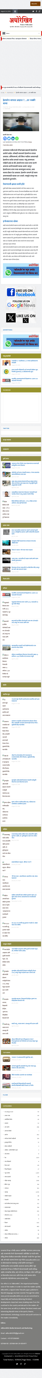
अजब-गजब (7, 1115)
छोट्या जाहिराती (8, 1146)
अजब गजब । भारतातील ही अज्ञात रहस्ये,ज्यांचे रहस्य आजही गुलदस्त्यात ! (25, 559)
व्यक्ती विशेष (7, 1219)
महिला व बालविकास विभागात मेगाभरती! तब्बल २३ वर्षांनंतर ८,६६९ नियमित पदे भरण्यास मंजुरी (25, 655)
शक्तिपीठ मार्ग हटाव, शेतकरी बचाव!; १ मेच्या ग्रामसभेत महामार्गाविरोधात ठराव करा (25, 473)
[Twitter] (9, 138)
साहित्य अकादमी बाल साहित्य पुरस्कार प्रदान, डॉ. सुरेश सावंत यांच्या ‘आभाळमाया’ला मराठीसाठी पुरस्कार (24, 897)
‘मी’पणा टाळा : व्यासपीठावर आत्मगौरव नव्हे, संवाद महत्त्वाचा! (25, 877)
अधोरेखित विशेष (8, 1119)
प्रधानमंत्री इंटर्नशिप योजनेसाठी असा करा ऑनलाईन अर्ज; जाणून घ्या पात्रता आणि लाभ (25, 621)
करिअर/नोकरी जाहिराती (10, 1138)
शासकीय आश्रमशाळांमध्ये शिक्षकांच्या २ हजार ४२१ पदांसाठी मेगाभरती (25, 380)
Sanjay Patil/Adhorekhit (15, 107)
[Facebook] (5, 138)
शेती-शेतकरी (7, 1226)
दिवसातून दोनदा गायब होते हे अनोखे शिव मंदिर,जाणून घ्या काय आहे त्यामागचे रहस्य (25, 568)
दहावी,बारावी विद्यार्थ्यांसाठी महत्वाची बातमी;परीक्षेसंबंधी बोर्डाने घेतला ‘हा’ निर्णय (22, 1084)
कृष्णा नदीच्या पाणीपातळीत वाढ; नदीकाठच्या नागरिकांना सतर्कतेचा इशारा (23, 803)
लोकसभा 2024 (8, 1215)
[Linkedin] (13, 138)
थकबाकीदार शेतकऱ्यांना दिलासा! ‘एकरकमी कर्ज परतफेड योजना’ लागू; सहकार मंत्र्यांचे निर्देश (24, 493)
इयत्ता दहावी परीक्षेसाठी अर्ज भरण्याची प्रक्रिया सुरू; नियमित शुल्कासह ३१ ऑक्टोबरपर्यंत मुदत (25, 371)
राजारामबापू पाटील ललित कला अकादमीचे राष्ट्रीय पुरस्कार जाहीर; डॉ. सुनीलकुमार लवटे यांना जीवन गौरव (24, 836)
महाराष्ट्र (6, 1192)
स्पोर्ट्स (6, 1238)
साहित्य (6, 1230)
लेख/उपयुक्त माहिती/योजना (11, 1211)
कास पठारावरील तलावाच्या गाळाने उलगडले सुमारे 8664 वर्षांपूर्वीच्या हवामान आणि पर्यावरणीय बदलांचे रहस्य (25, 532)
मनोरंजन (7, 1188)
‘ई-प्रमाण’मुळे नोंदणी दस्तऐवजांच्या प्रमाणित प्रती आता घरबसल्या (25, 700)
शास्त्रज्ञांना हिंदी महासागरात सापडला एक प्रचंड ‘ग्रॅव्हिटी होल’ (24, 542)
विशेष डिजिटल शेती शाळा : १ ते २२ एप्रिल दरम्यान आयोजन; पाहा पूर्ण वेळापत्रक (24, 502)
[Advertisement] (21, 63)
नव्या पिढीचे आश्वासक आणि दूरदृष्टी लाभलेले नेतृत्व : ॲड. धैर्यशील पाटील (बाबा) (25, 950)
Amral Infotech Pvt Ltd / (22, 1356)
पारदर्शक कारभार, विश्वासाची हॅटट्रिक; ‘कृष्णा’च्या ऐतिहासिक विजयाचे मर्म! (24, 1000)
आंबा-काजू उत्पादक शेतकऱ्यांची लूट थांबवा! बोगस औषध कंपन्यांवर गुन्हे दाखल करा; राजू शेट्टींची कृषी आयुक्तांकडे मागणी (24, 483)
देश (5, 1157)
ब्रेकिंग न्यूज (7, 1184)
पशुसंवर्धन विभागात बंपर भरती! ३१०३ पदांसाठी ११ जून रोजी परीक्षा (25, 603)
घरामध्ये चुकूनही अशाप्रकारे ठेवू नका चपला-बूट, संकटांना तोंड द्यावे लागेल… (24, 1067)
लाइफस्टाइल (7, 109)
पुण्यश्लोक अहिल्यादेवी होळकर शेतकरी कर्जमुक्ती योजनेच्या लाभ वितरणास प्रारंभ (24, 781)
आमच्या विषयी (8, 1131)
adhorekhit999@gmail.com (15, 1333)
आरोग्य (6, 1135)
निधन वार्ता (7, 1165)
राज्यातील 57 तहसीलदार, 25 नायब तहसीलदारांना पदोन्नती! (25, 362)
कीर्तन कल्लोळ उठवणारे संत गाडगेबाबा (22, 1075)
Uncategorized (9, 1112)
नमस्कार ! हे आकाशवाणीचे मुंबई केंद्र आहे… (23, 1057)
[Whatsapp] (17, 138)
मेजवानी (6, 1200)
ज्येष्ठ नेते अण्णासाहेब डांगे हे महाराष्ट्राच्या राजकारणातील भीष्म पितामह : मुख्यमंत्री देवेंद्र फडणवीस (23, 757)
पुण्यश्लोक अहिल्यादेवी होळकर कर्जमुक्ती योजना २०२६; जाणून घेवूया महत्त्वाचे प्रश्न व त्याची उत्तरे (24, 971)
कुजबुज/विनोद (8, 1142)
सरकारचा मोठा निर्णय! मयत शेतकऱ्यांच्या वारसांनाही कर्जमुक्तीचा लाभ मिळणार (25, 464)
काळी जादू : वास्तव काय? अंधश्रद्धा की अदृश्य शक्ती (25, 1023)
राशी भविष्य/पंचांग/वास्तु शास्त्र (12, 1203)
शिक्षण (6, 1223)
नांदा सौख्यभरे (8, 1161)
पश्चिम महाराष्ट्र (8, 1180)
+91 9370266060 (13, 1338)
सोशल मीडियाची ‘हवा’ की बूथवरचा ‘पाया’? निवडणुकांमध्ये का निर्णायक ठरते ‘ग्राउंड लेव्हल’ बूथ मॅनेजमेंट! (25, 1041)
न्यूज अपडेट (7, 1173)
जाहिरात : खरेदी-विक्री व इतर (11, 1150)
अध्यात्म (6, 1123)
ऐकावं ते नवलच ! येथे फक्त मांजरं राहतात (22, 550)
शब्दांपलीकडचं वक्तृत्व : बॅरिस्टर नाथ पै (21, 862)
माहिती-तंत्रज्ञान (8, 1196)
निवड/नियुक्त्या (8, 1169)
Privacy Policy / (33, 1356)
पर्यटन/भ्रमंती (8, 1177)
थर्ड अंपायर (7, 1154)
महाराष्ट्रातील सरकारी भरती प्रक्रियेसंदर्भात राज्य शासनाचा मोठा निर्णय (24, 646)
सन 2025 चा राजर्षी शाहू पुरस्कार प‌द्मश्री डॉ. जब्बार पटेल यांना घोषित (25, 924)
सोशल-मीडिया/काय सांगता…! (11, 1234)
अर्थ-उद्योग (7, 1127)
